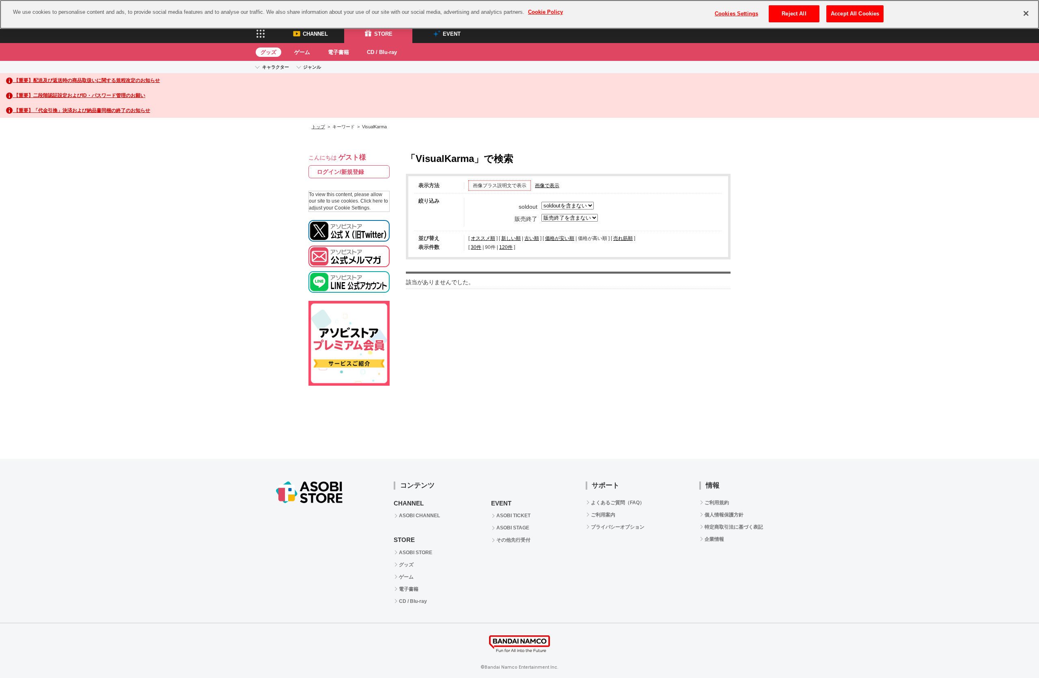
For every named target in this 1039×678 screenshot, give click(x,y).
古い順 (531, 238)
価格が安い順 (559, 238)
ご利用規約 (717, 502)
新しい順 (511, 238)
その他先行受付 (513, 540)
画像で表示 (547, 185)
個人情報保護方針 (724, 515)
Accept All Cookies (855, 14)
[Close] (1026, 13)
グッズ (268, 52)
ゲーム (302, 52)
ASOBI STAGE (512, 528)
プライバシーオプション (618, 527)
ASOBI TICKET (513, 515)
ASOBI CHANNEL (419, 515)
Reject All (794, 14)
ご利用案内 (603, 515)
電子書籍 (338, 52)
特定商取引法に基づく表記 (734, 527)
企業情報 (714, 539)
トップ (318, 126)
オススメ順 (483, 238)
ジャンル (312, 67)
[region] (519, 14)
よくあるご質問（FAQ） (618, 502)
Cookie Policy (545, 12)
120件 (506, 247)
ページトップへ (1012, 432)
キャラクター (275, 67)
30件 (476, 247)
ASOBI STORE (415, 552)
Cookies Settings (736, 14)
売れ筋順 (623, 238)
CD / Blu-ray (382, 52)
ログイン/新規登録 (340, 171)
